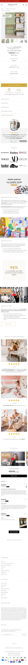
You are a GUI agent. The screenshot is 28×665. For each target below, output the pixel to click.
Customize (3, 567)
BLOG (22, 651)
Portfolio (3, 586)
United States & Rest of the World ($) (13, 647)
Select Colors (14, 71)
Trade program (4, 597)
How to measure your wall (6, 565)
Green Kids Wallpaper (10, 8)
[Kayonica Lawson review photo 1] (23, 523)
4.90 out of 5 (17, 471)
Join (24, 634)
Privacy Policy (4, 574)
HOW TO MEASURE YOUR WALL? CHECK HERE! (14, 94)
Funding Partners (4, 592)
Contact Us (3, 561)
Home (2, 8)
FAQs (2, 568)
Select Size (14, 65)
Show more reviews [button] (14, 532)
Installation (8, 324)
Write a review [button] (14, 476)
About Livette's (4, 583)
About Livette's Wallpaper (14, 655)
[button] (12, 52)
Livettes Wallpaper (10, 651)
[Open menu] (2, 4)
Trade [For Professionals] (14, 653)
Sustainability (4, 590)
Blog (2, 596)
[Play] (14, 30)
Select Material (14, 58)
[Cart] (22, 4)
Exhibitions (3, 594)
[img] (3, 484)
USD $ (13, 643)
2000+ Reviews (4, 585)
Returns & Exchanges (5, 570)
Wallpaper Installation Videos (7, 563)
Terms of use (3, 572)
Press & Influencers (5, 588)
